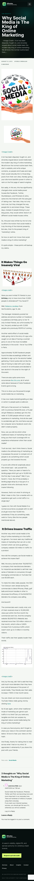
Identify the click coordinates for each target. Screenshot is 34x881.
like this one (15, 380)
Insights (18, 865)
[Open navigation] (29, 4)
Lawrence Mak (13, 786)
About (12, 865)
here (9, 704)
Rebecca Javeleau (11, 306)
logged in (13, 819)
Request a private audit (12, 855)
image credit (7, 290)
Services (4, 865)
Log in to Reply (10, 811)
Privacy (4, 868)
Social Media (12, 760)
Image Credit (7, 152)
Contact (26, 865)
